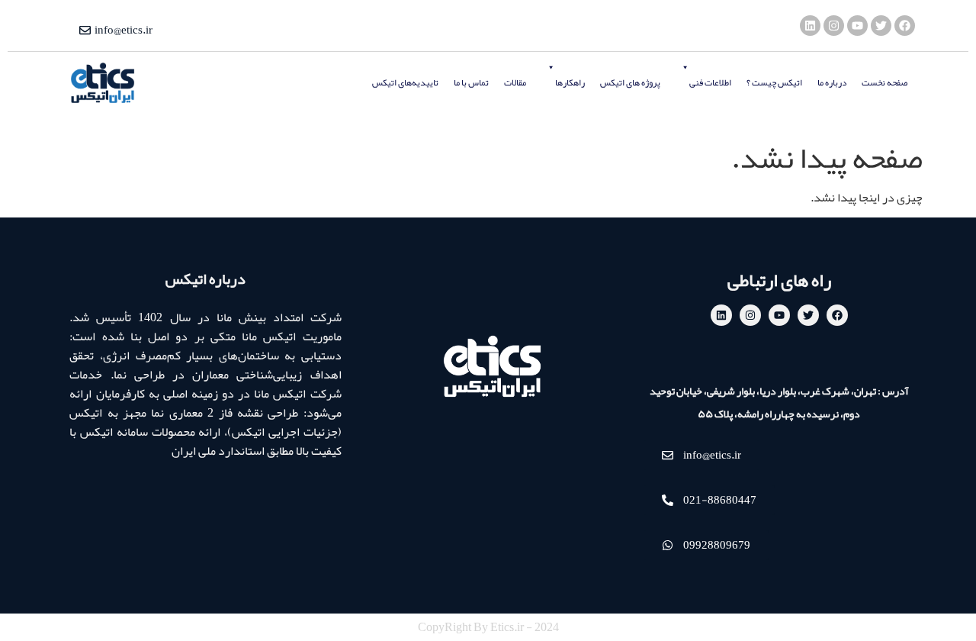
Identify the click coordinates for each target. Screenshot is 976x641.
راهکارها (570, 82)
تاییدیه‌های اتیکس (405, 82)
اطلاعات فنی (710, 82)
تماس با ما (471, 82)
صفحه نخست (884, 82)
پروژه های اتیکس (630, 82)
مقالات (515, 82)
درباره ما (831, 82)
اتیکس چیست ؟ (774, 82)
